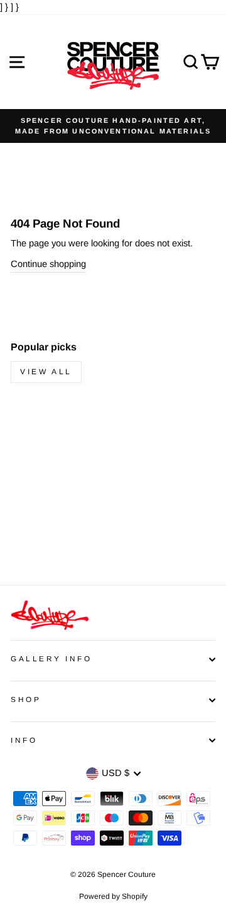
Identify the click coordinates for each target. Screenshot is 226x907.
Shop (26, 699)
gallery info (51, 658)
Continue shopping (48, 264)
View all (46, 371)
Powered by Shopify (113, 896)
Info (24, 740)
